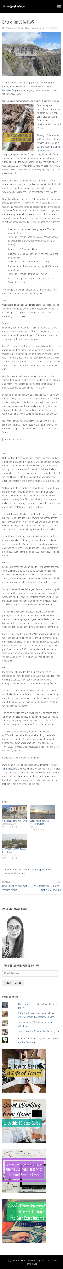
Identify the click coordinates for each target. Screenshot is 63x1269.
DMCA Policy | (52, 1260)
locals (12, 768)
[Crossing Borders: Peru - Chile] (14, 812)
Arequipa (16, 869)
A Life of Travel (53, 28)
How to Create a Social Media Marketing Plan (39, 1031)
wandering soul (18, 873)
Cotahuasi (34, 869)
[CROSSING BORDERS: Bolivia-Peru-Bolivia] (14, 841)
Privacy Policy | (40, 1260)
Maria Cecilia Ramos (13, 28)
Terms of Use (31, 1264)
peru (42, 869)
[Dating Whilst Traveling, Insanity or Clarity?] (42, 812)
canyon (25, 869)
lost (30, 398)
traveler (49, 869)
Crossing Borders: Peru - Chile (14, 821)
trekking (6, 873)
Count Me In (13, 983)
